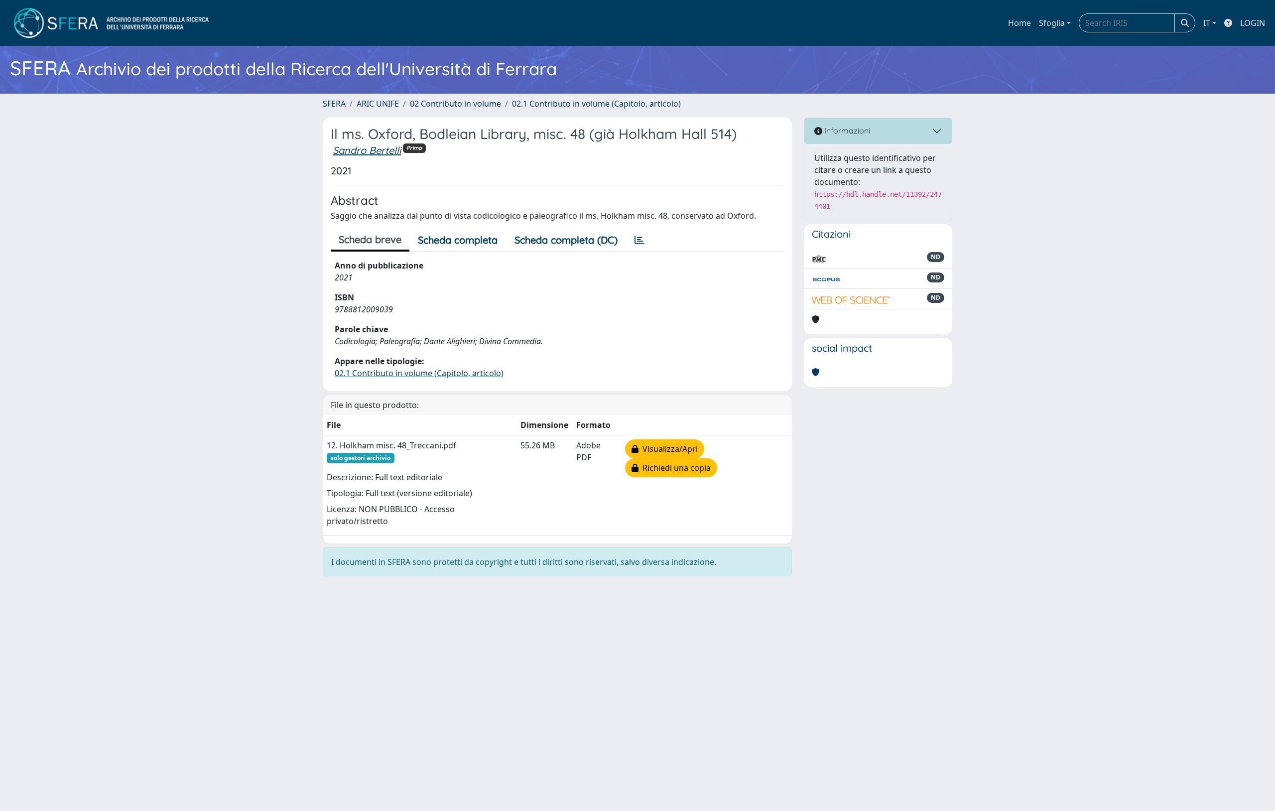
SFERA (334, 103)
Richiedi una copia (674, 467)
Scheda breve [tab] (370, 239)
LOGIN (1252, 22)
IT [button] (1206, 22)
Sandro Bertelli (367, 150)
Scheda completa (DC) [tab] (566, 240)
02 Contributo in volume (455, 103)
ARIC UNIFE (378, 103)
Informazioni (846, 130)
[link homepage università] (111, 23)
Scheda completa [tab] (458, 240)
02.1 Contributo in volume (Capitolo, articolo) (596, 103)
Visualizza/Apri (668, 448)
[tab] (639, 240)
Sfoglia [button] (1052, 22)
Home (1019, 22)
